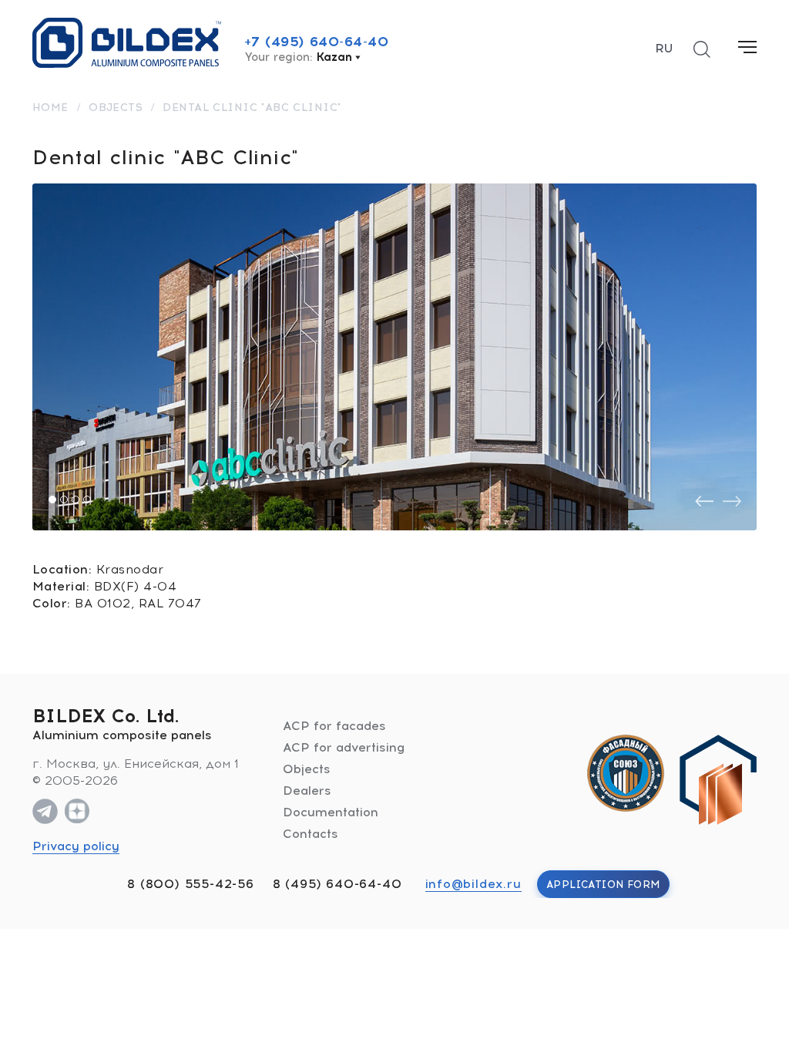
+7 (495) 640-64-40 (316, 41)
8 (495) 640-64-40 (337, 883)
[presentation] (704, 501)
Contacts (310, 833)
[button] (52, 499)
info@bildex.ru (473, 883)
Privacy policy (75, 846)
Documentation (330, 812)
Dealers (307, 790)
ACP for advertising (344, 747)
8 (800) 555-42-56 (190, 883)
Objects (307, 769)
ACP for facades (334, 725)
